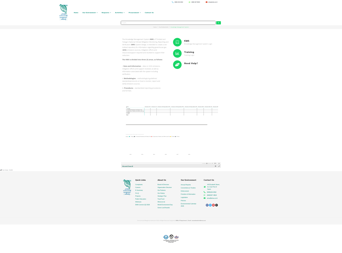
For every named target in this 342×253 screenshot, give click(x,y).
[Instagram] (216, 205)
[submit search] (218, 22)
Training (189, 52)
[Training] (177, 53)
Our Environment (163, 27)
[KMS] (177, 42)
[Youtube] (213, 205)
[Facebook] (207, 205)
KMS (186, 41)
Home (155, 27)
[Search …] (168, 22)
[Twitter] (210, 205)
